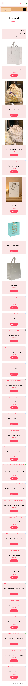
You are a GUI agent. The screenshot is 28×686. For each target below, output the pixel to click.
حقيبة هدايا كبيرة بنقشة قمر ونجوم (14, 69)
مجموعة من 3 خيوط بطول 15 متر (14, 671)
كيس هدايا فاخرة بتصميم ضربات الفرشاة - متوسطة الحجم (14, 471)
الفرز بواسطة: (22, 36)
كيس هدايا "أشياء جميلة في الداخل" (14, 245)
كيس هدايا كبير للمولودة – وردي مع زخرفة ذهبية (14, 521)
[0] (1, 3)
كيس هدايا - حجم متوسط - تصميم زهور (14, 351)
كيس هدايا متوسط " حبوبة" (14, 621)
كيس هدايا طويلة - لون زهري (14, 435)
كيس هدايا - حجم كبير (14, 318)
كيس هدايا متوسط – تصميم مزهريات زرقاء (14, 638)
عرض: (24, 33)
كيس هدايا (13, 21)
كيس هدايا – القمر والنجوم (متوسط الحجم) (14, 655)
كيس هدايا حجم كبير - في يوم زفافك (14, 385)
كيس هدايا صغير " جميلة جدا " (14, 418)
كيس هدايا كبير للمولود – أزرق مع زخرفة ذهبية (14, 488)
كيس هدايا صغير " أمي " (14, 401)
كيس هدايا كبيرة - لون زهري (14, 555)
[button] (25, 3)
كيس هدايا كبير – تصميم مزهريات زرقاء (14, 538)
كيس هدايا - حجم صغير (14, 302)
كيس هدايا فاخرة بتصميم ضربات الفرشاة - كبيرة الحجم (14, 452)
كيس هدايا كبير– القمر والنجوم (14, 205)
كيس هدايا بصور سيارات (14, 368)
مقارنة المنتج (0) (22, 30)
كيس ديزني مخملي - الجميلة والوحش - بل (14, 149)
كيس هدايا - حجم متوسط (14, 335)
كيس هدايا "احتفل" (14, 285)
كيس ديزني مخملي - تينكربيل (14, 166)
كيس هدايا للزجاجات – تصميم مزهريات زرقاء (14, 588)
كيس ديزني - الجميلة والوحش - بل (14, 109)
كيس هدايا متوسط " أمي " (14, 605)
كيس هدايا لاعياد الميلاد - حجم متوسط (14, 571)
